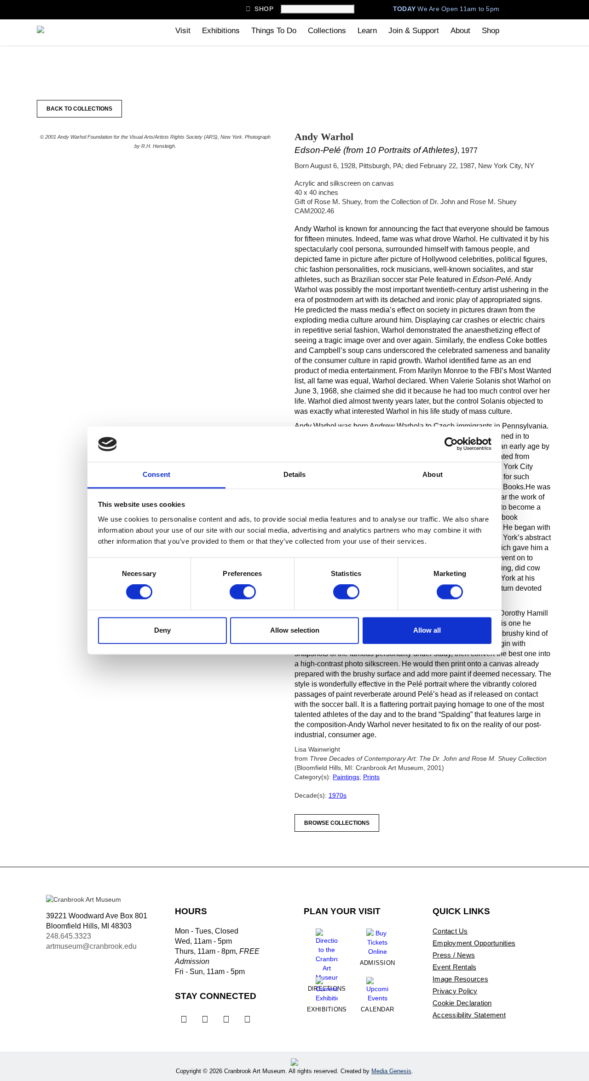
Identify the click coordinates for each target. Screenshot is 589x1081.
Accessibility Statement (469, 1015)
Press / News (454, 955)
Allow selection (294, 630)
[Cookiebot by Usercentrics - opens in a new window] (451, 444)
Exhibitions (221, 30)
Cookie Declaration (462, 1003)
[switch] (243, 592)
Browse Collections (337, 823)
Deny (162, 630)
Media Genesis (391, 1071)
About (460, 30)
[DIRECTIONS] (327, 951)
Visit (183, 30)
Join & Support (413, 30)
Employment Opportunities (474, 943)
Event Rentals (454, 967)
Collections (327, 30)
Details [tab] (294, 474)
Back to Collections (79, 109)
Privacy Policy (455, 991)
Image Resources (460, 979)
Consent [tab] (156, 474)
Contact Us (450, 931)
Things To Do (273, 30)
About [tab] (432, 474)
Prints (371, 777)
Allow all (427, 630)
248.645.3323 (68, 936)
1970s (337, 795)
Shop (259, 8)
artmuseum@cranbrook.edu (91, 946)
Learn (367, 30)
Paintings (346, 777)
